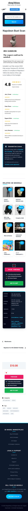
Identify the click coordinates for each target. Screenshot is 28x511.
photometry (14, 326)
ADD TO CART (14, 283)
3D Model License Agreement (12, 164)
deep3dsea (14, 2)
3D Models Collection (14, 444)
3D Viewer (14, 441)
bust (12, 321)
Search (14, 22)
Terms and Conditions (14, 468)
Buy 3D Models (14, 434)
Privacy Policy (14, 472)
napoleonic (20, 323)
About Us (14, 458)
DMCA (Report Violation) (14, 479)
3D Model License (14, 465)
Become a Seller (14, 9)
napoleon (13, 323)
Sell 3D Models (14, 437)
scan (19, 326)
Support (14, 461)
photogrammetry (15, 325)
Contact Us (14, 455)
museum (17, 321)
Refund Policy (14, 475)
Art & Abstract (15, 317)
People (21, 317)
